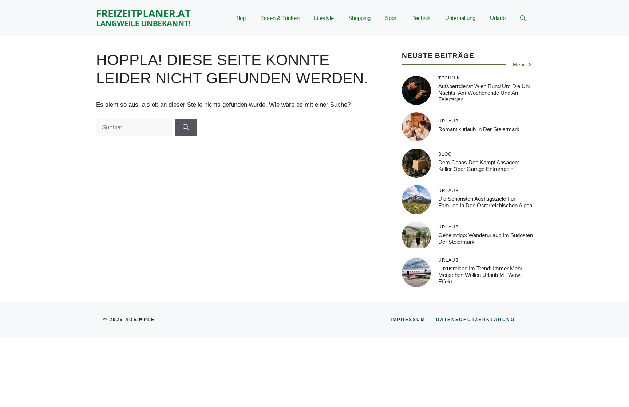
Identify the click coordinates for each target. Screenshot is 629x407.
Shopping (359, 18)
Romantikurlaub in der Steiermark (478, 129)
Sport (391, 18)
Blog (240, 18)
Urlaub (498, 18)
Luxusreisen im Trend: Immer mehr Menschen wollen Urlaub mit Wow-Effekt (480, 275)
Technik (421, 18)
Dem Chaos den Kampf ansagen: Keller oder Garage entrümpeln (478, 165)
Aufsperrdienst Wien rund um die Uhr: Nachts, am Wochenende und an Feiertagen (485, 92)
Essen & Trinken (280, 18)
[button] (523, 18)
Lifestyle (324, 18)
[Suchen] (186, 127)
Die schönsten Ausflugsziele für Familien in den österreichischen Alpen (485, 202)
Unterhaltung (460, 18)
